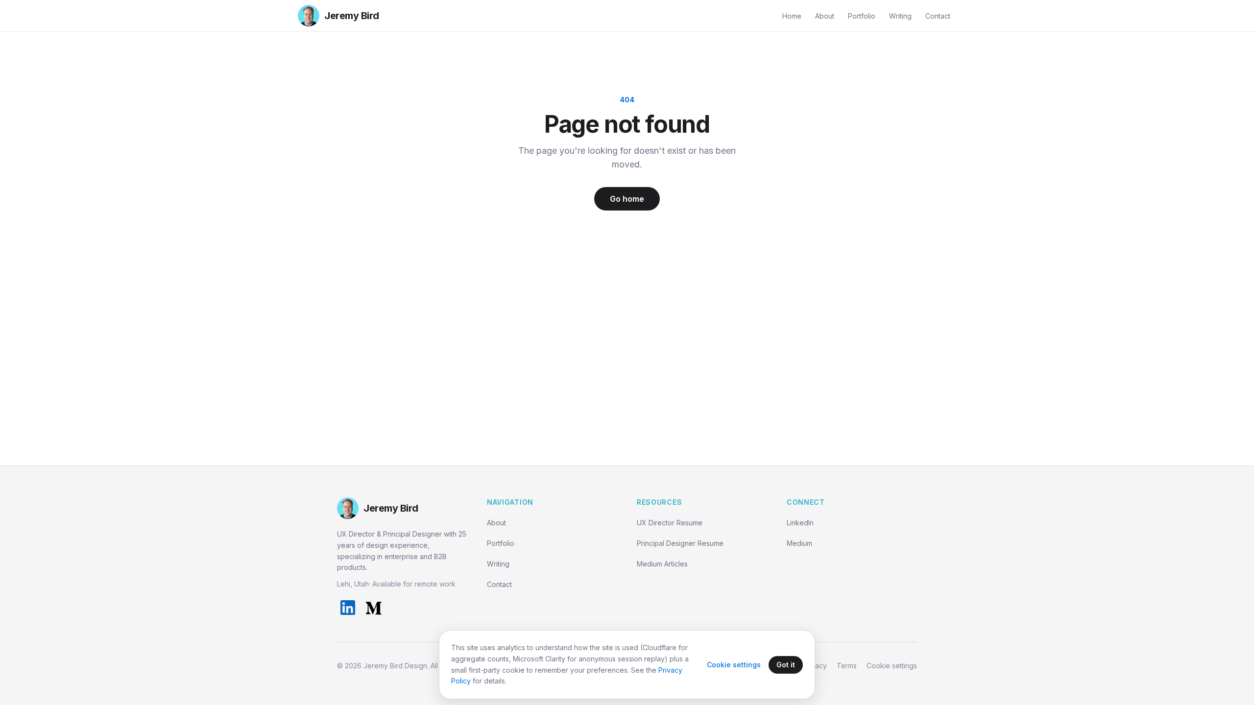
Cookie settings (892, 665)
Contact (937, 16)
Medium (799, 543)
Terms (847, 665)
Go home (627, 199)
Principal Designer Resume (680, 543)
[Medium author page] (373, 607)
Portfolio (861, 16)
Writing (900, 16)
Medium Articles (662, 564)
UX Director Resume (669, 522)
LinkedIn (800, 522)
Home (791, 16)
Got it (785, 664)
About (824, 16)
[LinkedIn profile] (348, 607)
